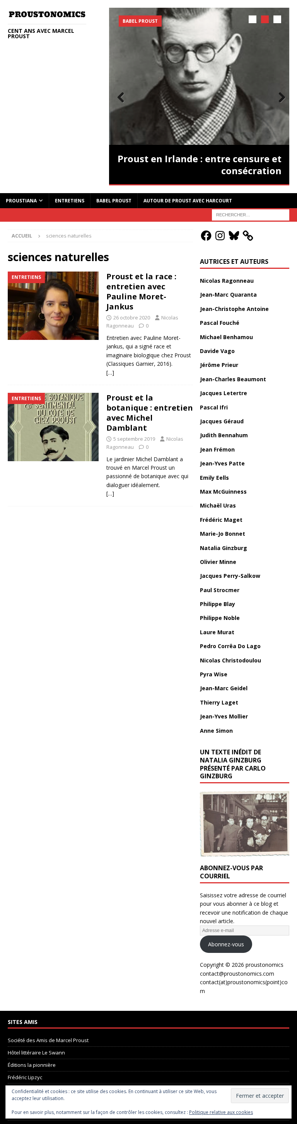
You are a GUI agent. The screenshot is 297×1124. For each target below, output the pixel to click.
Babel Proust (113, 200)
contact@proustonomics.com (237, 973)
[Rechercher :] (250, 214)
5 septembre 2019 (134, 438)
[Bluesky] (234, 235)
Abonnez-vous (226, 944)
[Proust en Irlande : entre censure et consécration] (199, 76)
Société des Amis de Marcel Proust (48, 1040)
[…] (110, 372)
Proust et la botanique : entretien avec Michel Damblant (149, 412)
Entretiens (69, 200)
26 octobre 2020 (131, 317)
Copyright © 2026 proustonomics (241, 964)
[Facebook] (206, 235)
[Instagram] (220, 235)
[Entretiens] (53, 306)
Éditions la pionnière (32, 1064)
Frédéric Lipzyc (25, 1077)
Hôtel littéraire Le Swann (36, 1052)
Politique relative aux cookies (221, 1112)
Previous (119, 98)
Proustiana (21, 200)
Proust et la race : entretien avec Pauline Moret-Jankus (141, 291)
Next (279, 98)
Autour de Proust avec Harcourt (187, 200)
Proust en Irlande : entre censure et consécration (200, 164)
